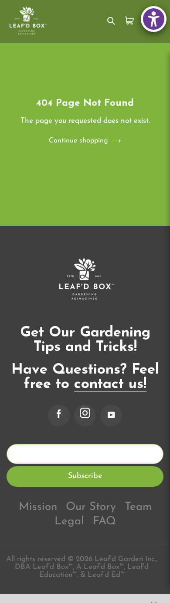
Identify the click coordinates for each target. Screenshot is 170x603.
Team (138, 507)
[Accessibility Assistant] (153, 19)
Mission (38, 507)
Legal (69, 521)
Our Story (91, 507)
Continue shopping (78, 140)
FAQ (104, 521)
